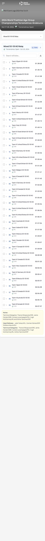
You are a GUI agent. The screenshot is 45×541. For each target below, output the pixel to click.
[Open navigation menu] (3, 3)
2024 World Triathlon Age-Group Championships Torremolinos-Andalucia (22, 21)
